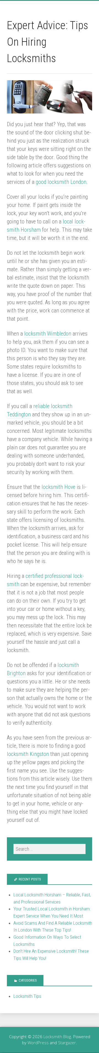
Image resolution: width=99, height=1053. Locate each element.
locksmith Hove (58, 487)
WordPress (38, 1042)
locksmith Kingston (28, 754)
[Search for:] (49, 849)
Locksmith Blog (57, 1036)
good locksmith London (61, 182)
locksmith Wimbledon (47, 333)
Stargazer (67, 1042)
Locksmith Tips (27, 996)
